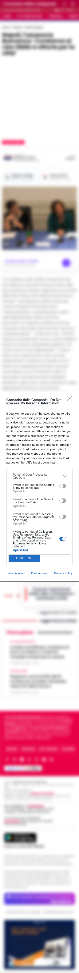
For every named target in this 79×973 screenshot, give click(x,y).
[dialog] (39, 486)
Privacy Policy (63, 573)
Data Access (39, 573)
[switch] (62, 486)
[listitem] (39, 476)
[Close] (71, 400)
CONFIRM (24, 558)
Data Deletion (16, 573)
